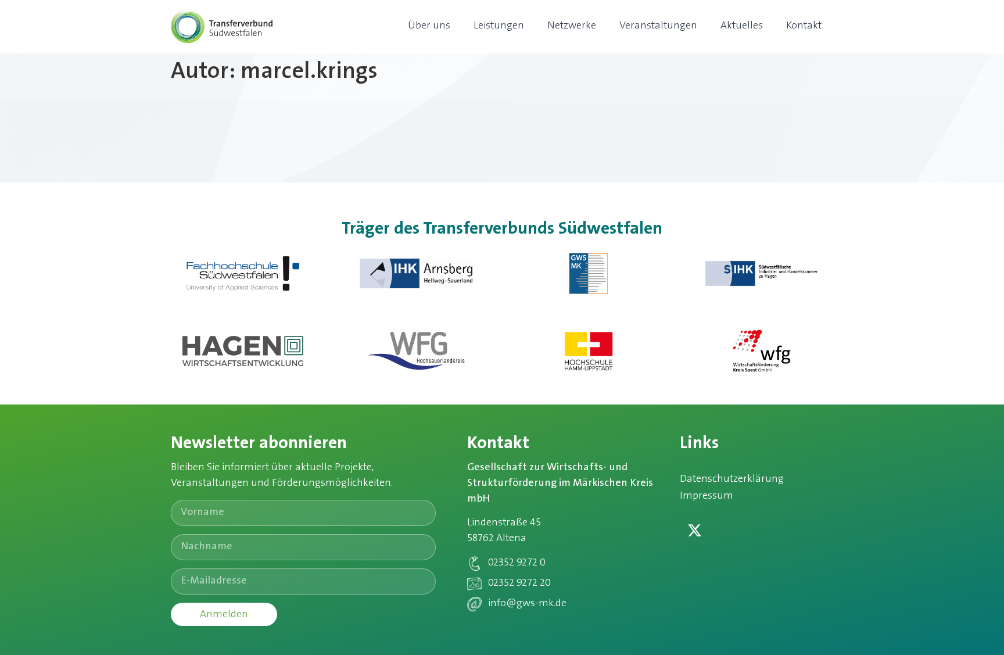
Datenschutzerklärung (732, 479)
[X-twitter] (694, 530)
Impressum (706, 496)
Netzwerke (571, 26)
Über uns (429, 26)
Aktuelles (741, 26)
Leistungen (499, 26)
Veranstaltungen (658, 26)
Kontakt (804, 26)
